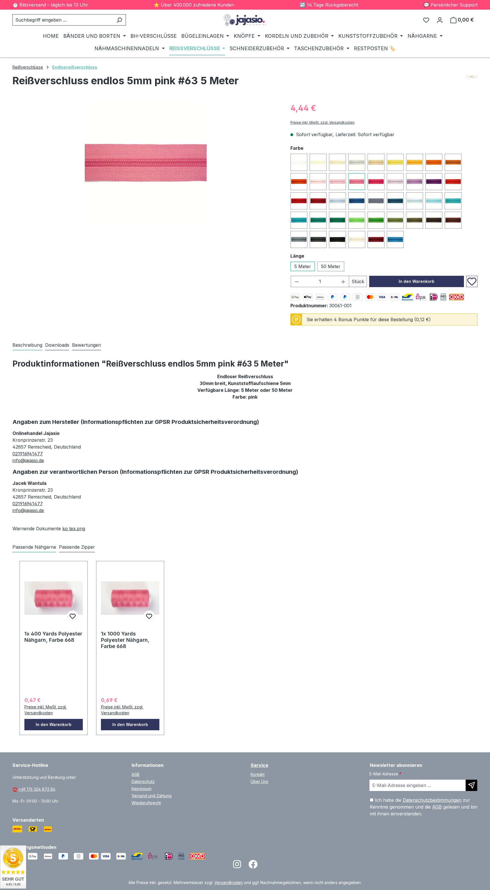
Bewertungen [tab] (86, 345)
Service (259, 765)
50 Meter (331, 266)
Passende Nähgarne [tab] (34, 547)
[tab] (27, 345)
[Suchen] (119, 20)
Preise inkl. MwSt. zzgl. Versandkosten (322, 122)
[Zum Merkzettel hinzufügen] (472, 281)
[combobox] (62, 20)
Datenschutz (143, 781)
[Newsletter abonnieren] (471, 785)
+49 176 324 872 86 (36, 789)
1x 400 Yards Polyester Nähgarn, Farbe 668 (53, 637)
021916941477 (27, 453)
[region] (146, 163)
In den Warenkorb (416, 281)
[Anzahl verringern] (297, 281)
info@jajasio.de (28, 460)
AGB (136, 774)
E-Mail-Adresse (385, 773)
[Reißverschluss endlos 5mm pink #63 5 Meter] (146, 163)
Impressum (141, 788)
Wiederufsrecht (146, 802)
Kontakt (258, 774)
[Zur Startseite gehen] (245, 20)
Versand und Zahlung (152, 795)
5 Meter (302, 266)
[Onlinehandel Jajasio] (472, 83)
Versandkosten (228, 882)
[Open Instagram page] (237, 866)
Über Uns (259, 781)
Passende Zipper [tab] (77, 547)
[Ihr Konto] (440, 20)
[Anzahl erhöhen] (343, 281)
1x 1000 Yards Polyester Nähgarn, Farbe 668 (125, 640)
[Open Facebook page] (253, 866)
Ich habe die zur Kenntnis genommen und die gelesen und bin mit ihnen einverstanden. (423, 807)
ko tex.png (73, 528)
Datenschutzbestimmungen (432, 800)
